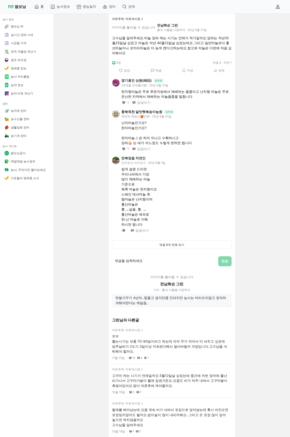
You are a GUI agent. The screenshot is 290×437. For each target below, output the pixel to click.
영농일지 (89, 6)
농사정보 (63, 6)
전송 (225, 261)
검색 (131, 6)
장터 (112, 6)
